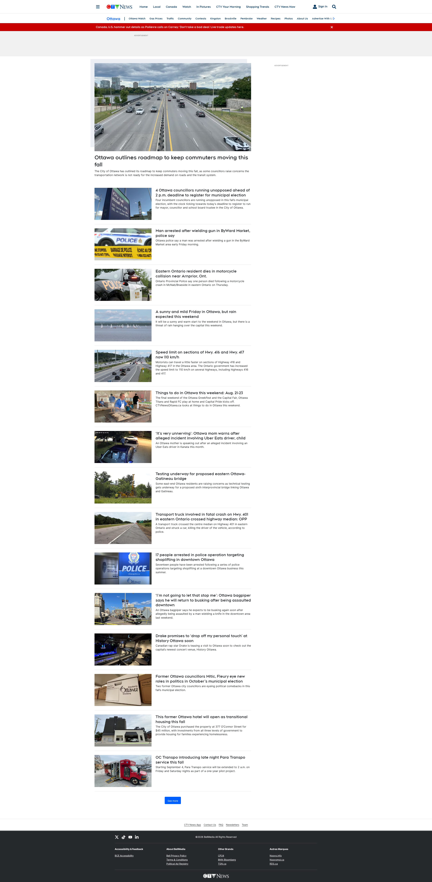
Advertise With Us (322, 18)
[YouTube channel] (130, 837)
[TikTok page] (124, 837)
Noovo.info (276, 855)
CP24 (221, 855)
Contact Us (210, 824)
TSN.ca (222, 863)
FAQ (221, 824)
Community (184, 18)
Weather (262, 18)
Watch (186, 6)
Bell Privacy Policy (176, 855)
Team (245, 824)
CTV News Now (285, 6)
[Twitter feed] (117, 837)
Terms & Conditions (177, 859)
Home (144, 6)
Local (156, 6)
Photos (289, 18)
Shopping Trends (257, 6)
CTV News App (192, 824)
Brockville (230, 18)
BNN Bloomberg (227, 859)
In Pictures (203, 6)
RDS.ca (274, 863)
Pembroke (246, 18)
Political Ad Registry (177, 863)
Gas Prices (156, 18)
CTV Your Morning (228, 6)
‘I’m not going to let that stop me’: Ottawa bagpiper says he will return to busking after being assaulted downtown (203, 600)
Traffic (170, 18)
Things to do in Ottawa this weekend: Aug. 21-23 (199, 393)
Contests (200, 18)
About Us (302, 18)
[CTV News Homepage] (119, 7)
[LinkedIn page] (137, 837)
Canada (171, 6)
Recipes (275, 18)
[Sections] (97, 6)
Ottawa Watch (137, 18)
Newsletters (232, 824)
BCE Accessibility (124, 855)
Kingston (215, 18)
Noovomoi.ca (277, 859)
